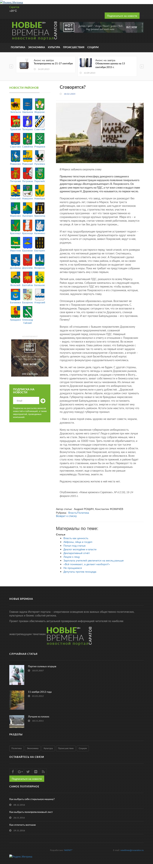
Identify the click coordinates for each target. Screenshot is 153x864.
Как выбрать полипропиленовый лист (31, 812)
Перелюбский (39, 181)
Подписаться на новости (122, 15)
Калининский (39, 233)
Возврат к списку (66, 516)
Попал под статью (74, 545)
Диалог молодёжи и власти (79, 549)
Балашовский (39, 285)
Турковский (15, 129)
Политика (18, 47)
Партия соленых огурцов (42, 666)
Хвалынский (27, 111)
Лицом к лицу (71, 556)
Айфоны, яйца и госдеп (77, 542)
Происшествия (73, 47)
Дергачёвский (27, 267)
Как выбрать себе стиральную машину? (32, 799)
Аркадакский (15, 319)
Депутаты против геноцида (79, 571)
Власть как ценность (75, 538)
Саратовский (15, 146)
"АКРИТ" (68, 850)
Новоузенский (27, 198)
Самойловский (27, 146)
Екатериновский (39, 250)
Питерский (15, 181)
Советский (39, 129)
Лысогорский (27, 215)
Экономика (36, 47)
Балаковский (15, 302)
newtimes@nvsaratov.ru (132, 850)
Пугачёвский (39, 163)
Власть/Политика (78, 512)
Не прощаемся (72, 568)
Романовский (15, 163)
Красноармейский (27, 233)
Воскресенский (39, 267)
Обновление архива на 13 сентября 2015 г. (110, 65)
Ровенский (27, 163)
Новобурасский (39, 198)
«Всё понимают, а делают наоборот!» (86, 564)
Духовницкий (15, 267)
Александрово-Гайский (27, 321)
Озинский (15, 198)
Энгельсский (15, 111)
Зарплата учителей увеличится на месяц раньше (93, 560)
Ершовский (27, 250)
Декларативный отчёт (76, 553)
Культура (54, 47)
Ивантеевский (15, 250)
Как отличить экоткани (22, 825)
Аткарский (39, 302)
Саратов (14, 7)
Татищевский (27, 129)
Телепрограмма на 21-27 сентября (53, 63)
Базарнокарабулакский (27, 302)
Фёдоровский (39, 111)
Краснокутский (15, 233)
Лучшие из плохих (38, 717)
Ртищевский (39, 146)
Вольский (15, 285)
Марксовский (15, 215)
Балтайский (27, 285)
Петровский (27, 181)
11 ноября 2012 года (40, 692)
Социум (93, 47)
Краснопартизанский (39, 215)
